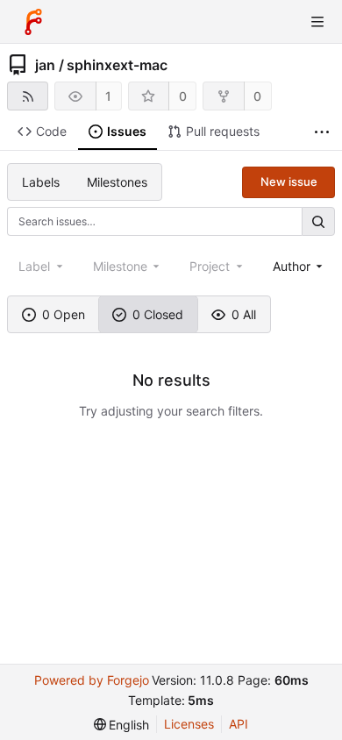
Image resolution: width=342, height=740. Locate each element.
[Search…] (318, 221)
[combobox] (299, 266)
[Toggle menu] (317, 22)
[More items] (322, 132)
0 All (244, 314)
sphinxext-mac (117, 65)
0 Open (63, 314)
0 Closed (157, 314)
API (238, 723)
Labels (41, 181)
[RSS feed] (27, 96)
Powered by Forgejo (91, 679)
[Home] (33, 22)
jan (45, 65)
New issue (288, 181)
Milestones (117, 181)
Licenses (189, 723)
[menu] (122, 724)
